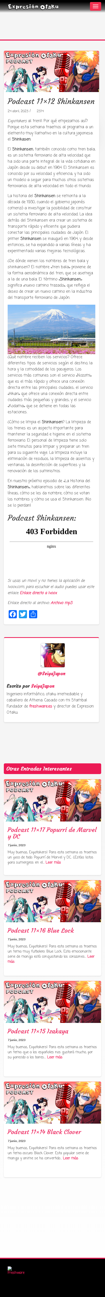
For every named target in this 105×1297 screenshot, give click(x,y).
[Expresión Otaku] (33, 6)
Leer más (53, 862)
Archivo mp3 (61, 603)
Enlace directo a (38, 593)
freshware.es (40, 706)
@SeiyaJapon (51, 673)
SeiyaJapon (43, 686)
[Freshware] (16, 1271)
